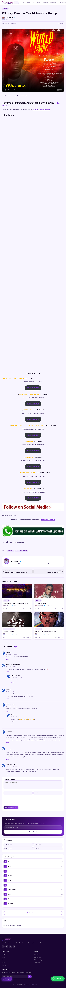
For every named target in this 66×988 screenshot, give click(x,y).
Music (28, 2)
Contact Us (37, 957)
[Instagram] (10, 946)
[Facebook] (3, 946)
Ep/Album (5, 8)
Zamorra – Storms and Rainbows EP (46, 631)
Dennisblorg (15, 561)
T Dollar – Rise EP (40, 603)
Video (38, 2)
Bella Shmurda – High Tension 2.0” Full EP (16, 603)
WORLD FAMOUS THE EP (41, 110)
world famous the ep (21, 550)
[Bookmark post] (58, 23)
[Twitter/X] (6, 946)
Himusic (19, 984)
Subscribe (32, 832)
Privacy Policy (54, 2)
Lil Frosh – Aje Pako (9, 631)
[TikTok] (14, 946)
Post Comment (9, 807)
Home (22, 2)
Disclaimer (37, 962)
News (33, 2)
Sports (4, 965)
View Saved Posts (34, 913)
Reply (7, 659)
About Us (45, 2)
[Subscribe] (30, 976)
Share (62, 23)
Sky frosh (10, 550)
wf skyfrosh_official (48, 520)
